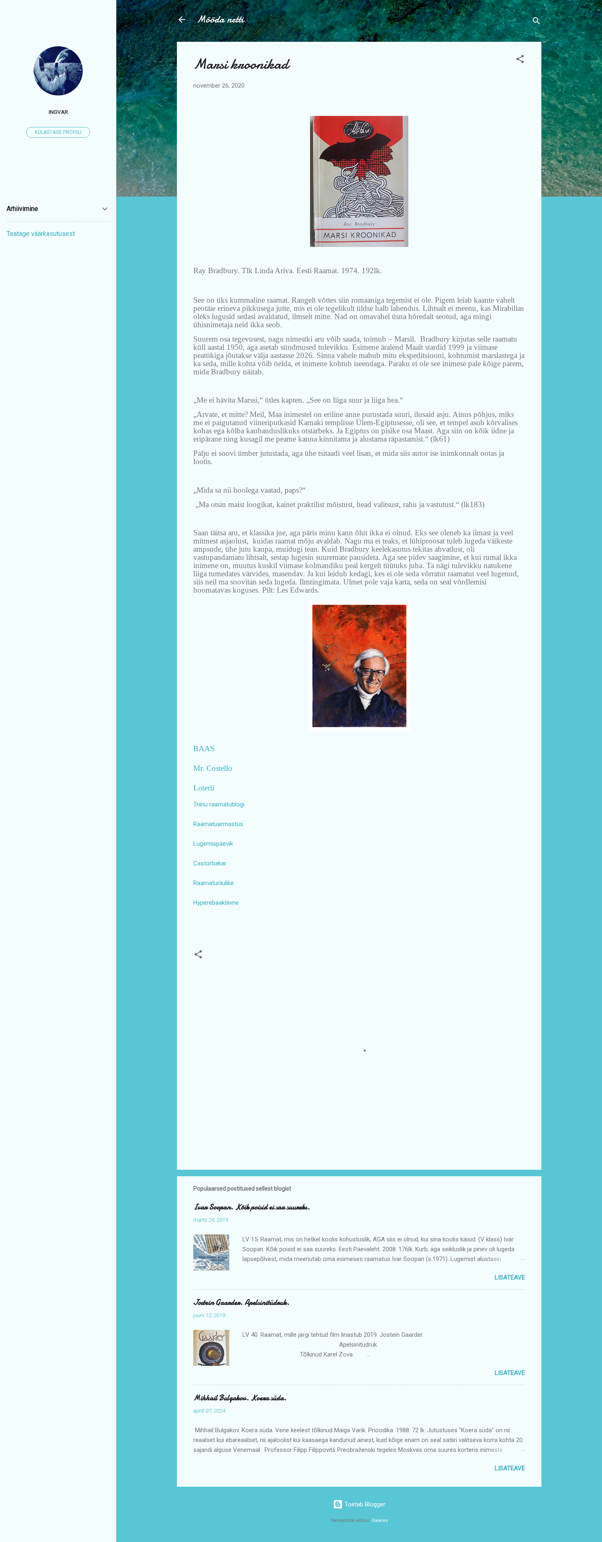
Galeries (380, 1520)
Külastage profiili (58, 132)
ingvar (58, 112)
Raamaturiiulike (213, 883)
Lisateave (510, 1277)
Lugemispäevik (213, 843)
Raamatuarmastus (218, 824)
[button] (520, 60)
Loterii (203, 787)
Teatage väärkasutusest (41, 234)
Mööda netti (220, 19)
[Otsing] (536, 22)
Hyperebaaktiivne (216, 902)
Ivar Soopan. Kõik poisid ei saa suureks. (251, 1207)
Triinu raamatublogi (218, 804)
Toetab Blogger (364, 1504)
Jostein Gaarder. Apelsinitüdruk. (241, 1302)
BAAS (204, 748)
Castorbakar (209, 863)
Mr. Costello (212, 768)
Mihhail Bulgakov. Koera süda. (240, 1398)
